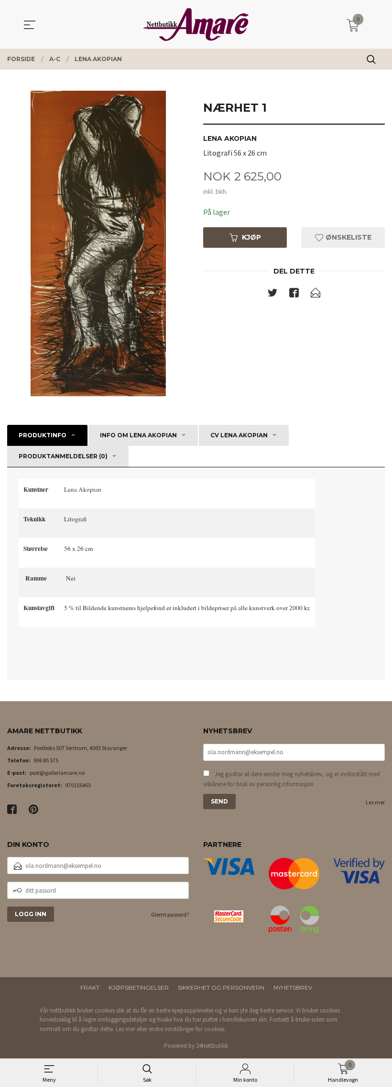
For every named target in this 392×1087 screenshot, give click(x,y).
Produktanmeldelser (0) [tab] (63, 456)
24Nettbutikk (212, 1046)
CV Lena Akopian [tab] (239, 435)
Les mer (375, 802)
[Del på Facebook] (294, 294)
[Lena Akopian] (98, 243)
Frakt (89, 987)
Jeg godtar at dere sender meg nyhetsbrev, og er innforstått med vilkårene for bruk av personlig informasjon (291, 779)
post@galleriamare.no (57, 772)
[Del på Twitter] (272, 294)
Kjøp (251, 237)
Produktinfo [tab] (42, 435)
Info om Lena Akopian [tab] (138, 435)
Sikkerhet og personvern (221, 987)
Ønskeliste (347, 237)
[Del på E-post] (315, 294)
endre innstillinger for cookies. (187, 1029)
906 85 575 (45, 760)
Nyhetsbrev (292, 987)
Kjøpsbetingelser (139, 987)
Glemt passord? (170, 914)
